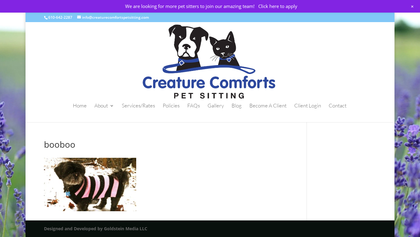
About (101, 106)
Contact (338, 106)
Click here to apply (277, 6)
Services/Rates (138, 106)
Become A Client (268, 106)
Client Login (307, 106)
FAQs (193, 106)
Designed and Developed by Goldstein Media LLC (95, 228)
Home (80, 106)
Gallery (216, 106)
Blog (237, 106)
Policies (171, 106)
